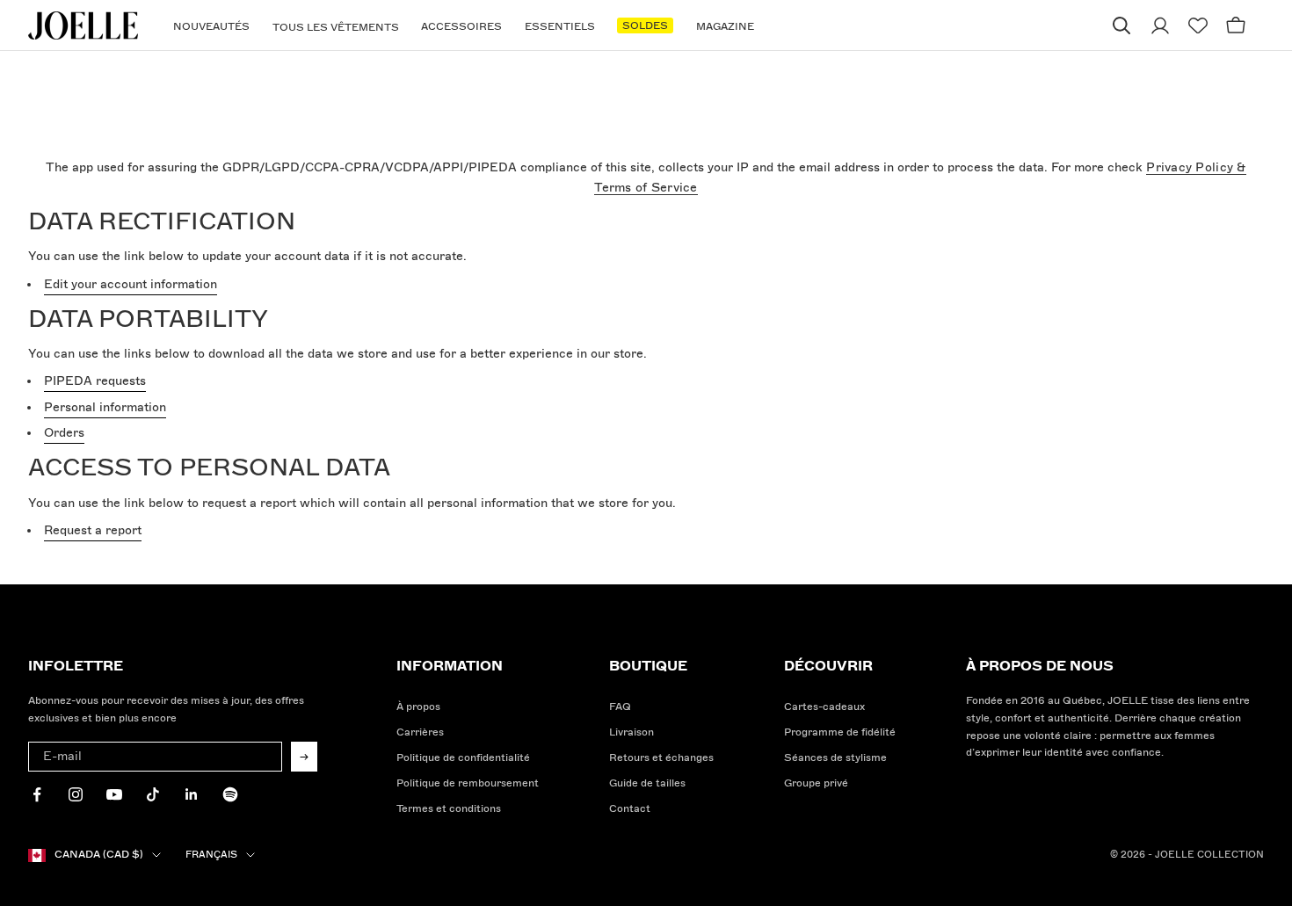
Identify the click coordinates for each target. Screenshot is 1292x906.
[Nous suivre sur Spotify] (230, 794)
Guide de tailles (647, 783)
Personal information (105, 407)
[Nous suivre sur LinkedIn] (191, 794)
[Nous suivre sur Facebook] (37, 794)
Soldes (645, 26)
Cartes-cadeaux (824, 707)
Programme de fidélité (840, 732)
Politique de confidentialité (463, 758)
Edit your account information (130, 284)
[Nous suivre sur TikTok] (153, 794)
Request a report (93, 530)
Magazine (725, 26)
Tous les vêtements (335, 27)
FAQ (620, 707)
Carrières (420, 732)
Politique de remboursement (467, 783)
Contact (629, 808)
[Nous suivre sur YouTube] (114, 794)
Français (211, 854)
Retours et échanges (661, 758)
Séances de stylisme (835, 758)
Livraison (631, 732)
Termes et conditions (448, 808)
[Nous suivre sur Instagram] (75, 794)
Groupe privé (816, 783)
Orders (64, 432)
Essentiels (560, 26)
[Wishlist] (1198, 26)
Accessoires (461, 26)
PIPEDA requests (95, 380)
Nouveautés (211, 26)
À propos (418, 707)
